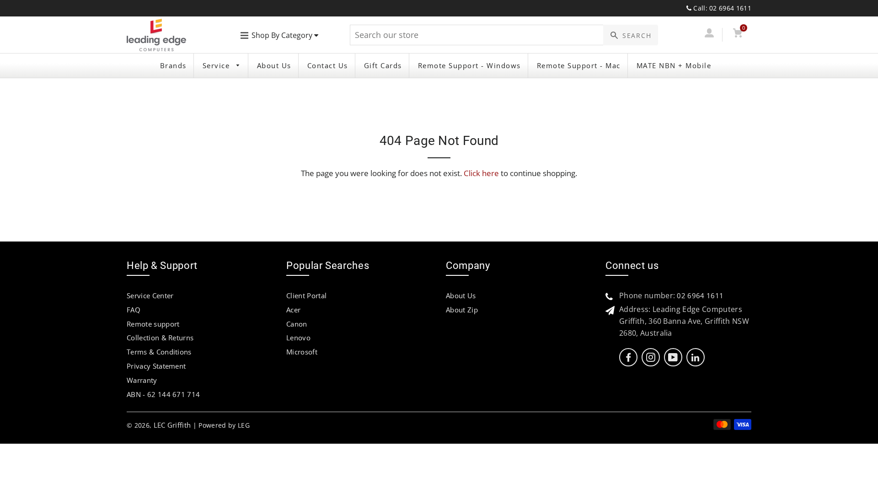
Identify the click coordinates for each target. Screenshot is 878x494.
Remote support (153, 323)
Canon (296, 323)
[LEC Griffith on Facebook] (628, 357)
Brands (173, 65)
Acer (293, 309)
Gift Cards (383, 65)
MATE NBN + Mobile (674, 65)
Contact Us (327, 65)
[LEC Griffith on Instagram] (650, 357)
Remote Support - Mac (579, 65)
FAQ (133, 309)
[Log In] (709, 34)
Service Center (150, 295)
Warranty (142, 380)
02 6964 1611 (700, 295)
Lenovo (298, 337)
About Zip (462, 309)
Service (217, 65)
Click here (481, 173)
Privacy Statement (156, 365)
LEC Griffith (172, 425)
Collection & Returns (160, 337)
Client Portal (306, 295)
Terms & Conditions (159, 351)
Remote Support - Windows (469, 65)
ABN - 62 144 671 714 (163, 394)
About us (274, 65)
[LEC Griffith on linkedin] (695, 357)
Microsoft (301, 351)
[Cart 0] (737, 34)
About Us (461, 295)
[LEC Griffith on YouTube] (673, 357)
